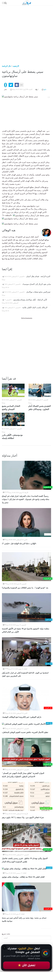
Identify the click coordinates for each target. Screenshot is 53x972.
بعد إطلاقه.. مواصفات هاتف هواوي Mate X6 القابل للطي (23, 877)
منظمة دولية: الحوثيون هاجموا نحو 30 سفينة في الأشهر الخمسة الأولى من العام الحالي (25, 630)
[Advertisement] (26, 33)
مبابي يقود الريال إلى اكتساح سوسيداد (27, 284)
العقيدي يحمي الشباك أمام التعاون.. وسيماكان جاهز (39, 407)
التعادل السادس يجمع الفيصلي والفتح (11, 407)
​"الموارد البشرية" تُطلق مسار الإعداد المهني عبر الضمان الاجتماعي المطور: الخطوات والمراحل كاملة (23, 774)
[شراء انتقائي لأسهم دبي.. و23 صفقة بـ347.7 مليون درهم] (26, 796)
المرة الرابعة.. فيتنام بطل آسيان (27, 276)
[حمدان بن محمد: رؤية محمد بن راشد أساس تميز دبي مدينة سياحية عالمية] (26, 896)
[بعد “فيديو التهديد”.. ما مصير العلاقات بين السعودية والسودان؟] (26, 566)
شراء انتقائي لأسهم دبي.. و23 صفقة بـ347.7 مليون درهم (23, 817)
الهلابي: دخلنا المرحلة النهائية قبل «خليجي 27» (19, 544)
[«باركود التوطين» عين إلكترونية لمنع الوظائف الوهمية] (26, 696)
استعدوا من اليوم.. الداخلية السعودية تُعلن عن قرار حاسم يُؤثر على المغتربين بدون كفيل (25, 674)
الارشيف (16, 66)
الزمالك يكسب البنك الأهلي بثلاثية (25, 307)
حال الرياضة (6, 66)
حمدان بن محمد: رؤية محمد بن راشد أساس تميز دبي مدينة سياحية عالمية (24, 919)
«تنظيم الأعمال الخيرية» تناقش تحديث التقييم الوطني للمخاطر (25, 732)
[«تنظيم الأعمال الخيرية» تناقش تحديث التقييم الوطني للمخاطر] (26, 724)
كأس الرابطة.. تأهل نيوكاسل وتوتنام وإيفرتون (25, 300)
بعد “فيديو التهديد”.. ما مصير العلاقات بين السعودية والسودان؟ (25, 588)
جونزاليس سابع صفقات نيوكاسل (27, 292)
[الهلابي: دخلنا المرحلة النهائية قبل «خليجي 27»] (26, 522)
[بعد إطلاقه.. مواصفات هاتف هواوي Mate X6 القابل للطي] (26, 868)
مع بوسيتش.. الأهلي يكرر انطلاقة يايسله (12, 436)
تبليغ (44, 89)
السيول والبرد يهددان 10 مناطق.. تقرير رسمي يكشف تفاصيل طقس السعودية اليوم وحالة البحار (25, 860)
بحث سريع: (6, 934)
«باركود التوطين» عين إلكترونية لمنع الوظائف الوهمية (21, 717)
